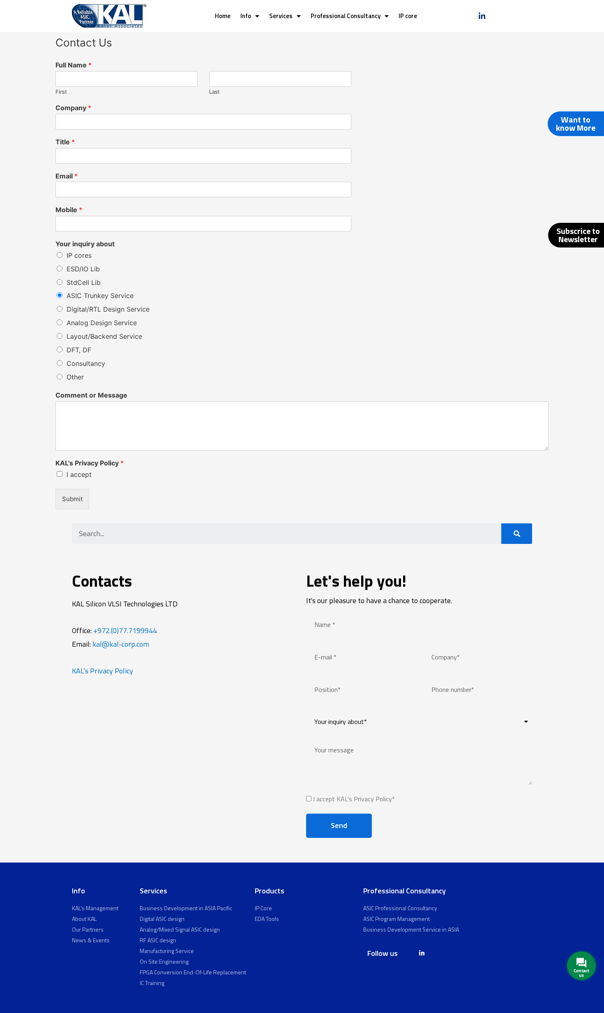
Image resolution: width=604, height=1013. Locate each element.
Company (73, 108)
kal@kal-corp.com (120, 644)
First (61, 91)
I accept (79, 474)
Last (214, 91)
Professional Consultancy (345, 16)
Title (65, 142)
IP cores (79, 255)
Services (281, 16)
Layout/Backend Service (104, 336)
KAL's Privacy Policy (89, 463)
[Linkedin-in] (482, 16)
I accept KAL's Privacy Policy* (354, 799)
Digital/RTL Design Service (108, 309)
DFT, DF (79, 350)
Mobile (68, 210)
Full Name (73, 65)
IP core (408, 16)
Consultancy (86, 363)
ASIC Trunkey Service (100, 295)
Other (75, 377)
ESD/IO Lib (83, 269)
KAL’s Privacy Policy (102, 670)
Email (66, 176)
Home (223, 16)
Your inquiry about (85, 244)
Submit (72, 499)
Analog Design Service (102, 323)
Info (245, 16)
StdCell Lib (84, 282)
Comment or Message (91, 395)
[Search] (516, 533)
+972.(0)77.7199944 (125, 630)
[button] (576, 123)
